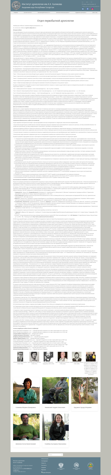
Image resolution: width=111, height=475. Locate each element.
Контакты (43, 465)
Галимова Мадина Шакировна (26, 407)
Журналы (43, 469)
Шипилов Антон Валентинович (26, 444)
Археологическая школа (62, 12)
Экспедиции (44, 461)
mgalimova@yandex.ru (30, 28)
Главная (16, 12)
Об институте (27, 12)
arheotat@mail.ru (96, 6)
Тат (91, 2)
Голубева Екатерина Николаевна (55, 444)
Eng (87, 2)
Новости (43, 463)
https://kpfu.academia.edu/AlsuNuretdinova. (43, 216)
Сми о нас (94, 12)
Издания (43, 467)
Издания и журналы (80, 12)
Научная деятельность (43, 12)
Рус (82, 2)
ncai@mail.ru (16, 470)
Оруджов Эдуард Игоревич (83, 407)
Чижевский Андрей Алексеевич (55, 407)
